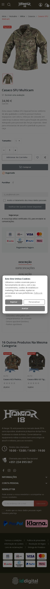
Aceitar (25, 308)
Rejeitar (13, 302)
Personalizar (34, 302)
